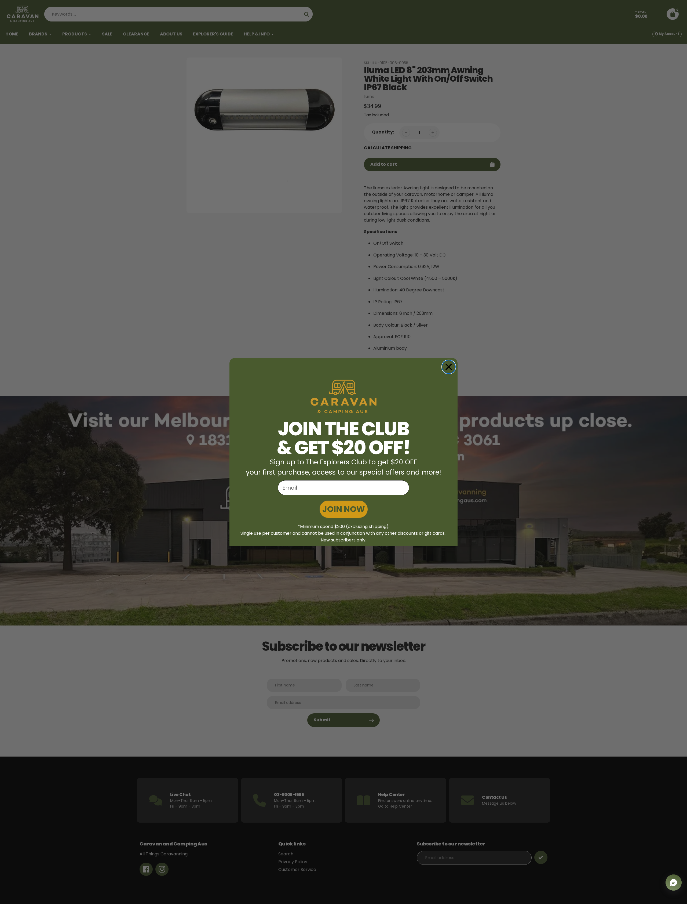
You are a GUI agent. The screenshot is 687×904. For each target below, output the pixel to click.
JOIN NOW (343, 509)
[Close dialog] (448, 367)
